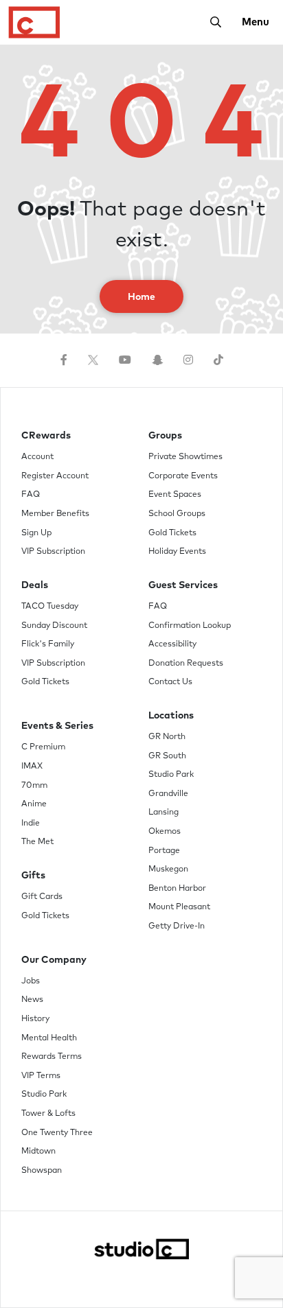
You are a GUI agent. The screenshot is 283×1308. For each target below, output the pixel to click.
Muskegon (168, 869)
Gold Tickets (45, 682)
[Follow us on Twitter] (93, 360)
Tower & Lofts (48, 1114)
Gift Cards (42, 897)
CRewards (46, 436)
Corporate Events (183, 476)
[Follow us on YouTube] (125, 360)
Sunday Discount (54, 626)
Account (37, 457)
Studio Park (171, 775)
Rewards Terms (51, 1057)
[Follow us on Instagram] (188, 360)
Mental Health (49, 1038)
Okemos (164, 832)
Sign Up (36, 533)
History (35, 1019)
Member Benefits (55, 514)
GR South (167, 756)
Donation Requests (185, 663)
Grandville (168, 794)
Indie (30, 823)
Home (141, 297)
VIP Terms (40, 1076)
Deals (34, 585)
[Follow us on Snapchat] (157, 360)
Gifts (33, 875)
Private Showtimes (185, 457)
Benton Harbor (177, 889)
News (32, 1000)
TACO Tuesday (49, 607)
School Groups (176, 514)
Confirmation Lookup (189, 626)
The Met (37, 842)
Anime (34, 804)
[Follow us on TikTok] (218, 360)
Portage (164, 851)
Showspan (41, 1171)
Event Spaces (174, 495)
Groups (165, 436)
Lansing (163, 812)
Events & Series (57, 726)
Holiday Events (177, 552)
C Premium (43, 747)
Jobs (30, 981)
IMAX (32, 766)
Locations (171, 716)
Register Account (55, 476)
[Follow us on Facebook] (63, 360)
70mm (34, 786)
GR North (166, 737)
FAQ (30, 495)
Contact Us (170, 682)
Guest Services (183, 585)
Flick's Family (47, 644)
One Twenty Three (57, 1133)
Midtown (38, 1151)
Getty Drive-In (176, 926)
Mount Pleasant (179, 907)
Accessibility (172, 644)
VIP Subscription (53, 552)
